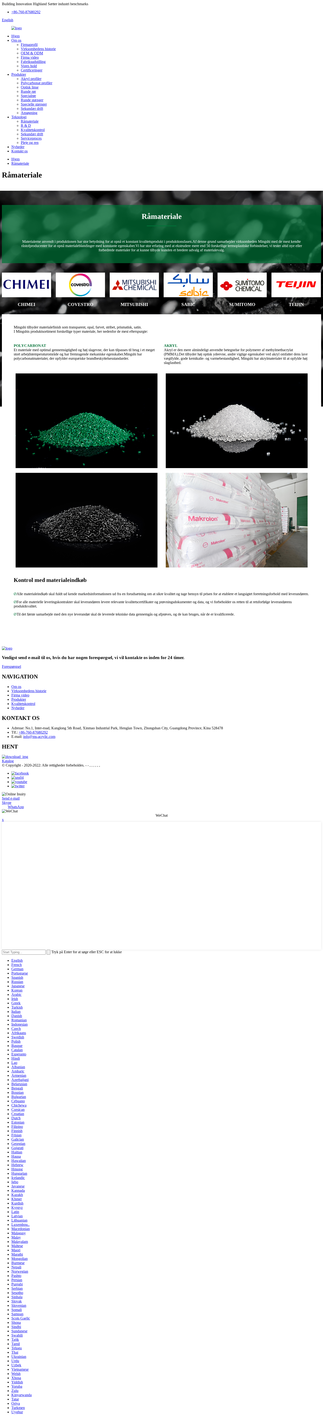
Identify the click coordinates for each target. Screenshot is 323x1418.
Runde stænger (32, 100)
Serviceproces (31, 138)
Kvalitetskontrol (33, 130)
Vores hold (29, 66)
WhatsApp (16, 807)
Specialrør (28, 96)
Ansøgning (29, 113)
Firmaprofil (29, 45)
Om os (16, 40)
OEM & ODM (32, 53)
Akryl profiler (31, 79)
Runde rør (28, 91)
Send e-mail (11, 798)
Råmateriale (30, 121)
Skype (6, 803)
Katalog (8, 761)
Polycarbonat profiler (36, 83)
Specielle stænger (34, 104)
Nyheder (17, 147)
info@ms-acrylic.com (39, 737)
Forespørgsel (11, 667)
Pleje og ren (30, 143)
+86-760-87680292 (25, 12)
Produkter (18, 74)
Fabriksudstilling (33, 62)
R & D (26, 126)
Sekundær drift (32, 108)
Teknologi (18, 117)
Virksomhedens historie (38, 49)
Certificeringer (31, 70)
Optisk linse (30, 87)
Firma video (30, 57)
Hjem (15, 36)
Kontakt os (19, 151)
